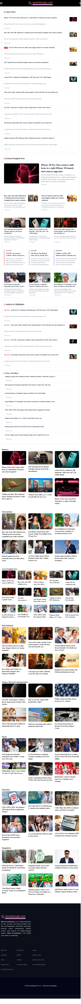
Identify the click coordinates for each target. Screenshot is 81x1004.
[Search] (80, 3)
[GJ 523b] (73, 343)
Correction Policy (22, 964)
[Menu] (1, 3)
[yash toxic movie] (73, 328)
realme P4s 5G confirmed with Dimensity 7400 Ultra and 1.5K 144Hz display (27, 77)
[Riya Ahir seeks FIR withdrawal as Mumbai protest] (73, 36)
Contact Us (20, 950)
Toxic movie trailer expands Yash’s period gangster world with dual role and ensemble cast (31, 92)
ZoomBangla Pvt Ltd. (35, 986)
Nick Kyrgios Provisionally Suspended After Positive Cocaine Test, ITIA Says (14, 286)
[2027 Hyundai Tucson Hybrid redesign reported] (73, 65)
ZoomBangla (53, 986)
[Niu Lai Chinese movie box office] (73, 51)
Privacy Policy (37, 955)
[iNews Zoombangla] (40, 3)
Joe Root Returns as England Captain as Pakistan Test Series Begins (38, 286)
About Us (4, 950)
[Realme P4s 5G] (73, 81)
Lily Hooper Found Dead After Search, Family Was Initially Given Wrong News (28, 123)
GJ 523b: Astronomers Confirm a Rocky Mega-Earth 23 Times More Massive (27, 107)
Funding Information (7, 969)
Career (35, 950)
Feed (2, 960)
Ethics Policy (5, 964)
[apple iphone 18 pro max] (73, 21)
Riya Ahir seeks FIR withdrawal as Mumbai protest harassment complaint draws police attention (33, 33)
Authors (19, 960)
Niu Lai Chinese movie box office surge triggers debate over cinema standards (32, 47)
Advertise (4, 955)
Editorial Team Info (38, 960)
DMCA (19, 955)
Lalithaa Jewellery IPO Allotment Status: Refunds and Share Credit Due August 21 (29, 138)
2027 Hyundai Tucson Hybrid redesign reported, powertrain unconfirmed (26, 62)
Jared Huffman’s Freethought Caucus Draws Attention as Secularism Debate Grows (65, 286)
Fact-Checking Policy (39, 964)
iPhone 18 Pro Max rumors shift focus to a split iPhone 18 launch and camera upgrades (30, 18)
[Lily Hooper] (73, 359)
